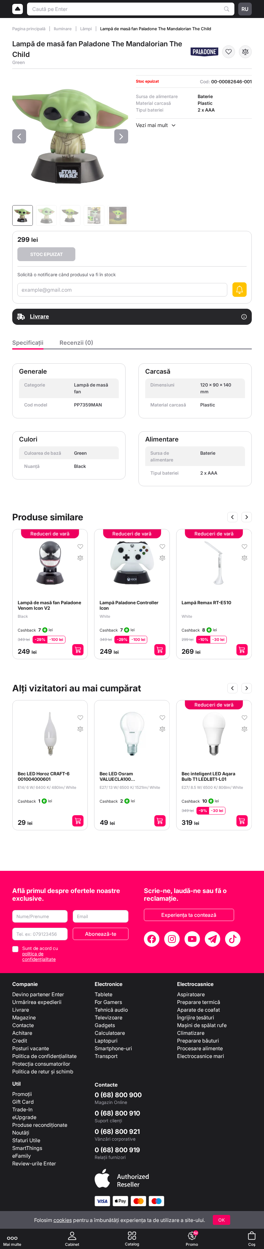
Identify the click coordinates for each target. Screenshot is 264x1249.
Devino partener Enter (38, 994)
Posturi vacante (30, 1048)
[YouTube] (192, 939)
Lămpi (86, 28)
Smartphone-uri (113, 1048)
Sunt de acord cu (40, 953)
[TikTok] (232, 939)
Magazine (24, 1017)
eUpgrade (24, 1117)
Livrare (20, 1010)
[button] (19, 136)
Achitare (22, 1033)
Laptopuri (106, 1040)
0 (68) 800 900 (118, 1095)
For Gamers (108, 1002)
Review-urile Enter (34, 1163)
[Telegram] (212, 939)
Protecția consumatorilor (41, 1064)
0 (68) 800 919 (117, 1150)
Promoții (22, 1094)
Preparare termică (198, 1002)
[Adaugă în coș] (78, 649)
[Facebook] (151, 939)
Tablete (103, 994)
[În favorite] (228, 51)
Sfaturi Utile (26, 1140)
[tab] (27, 344)
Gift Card (23, 1102)
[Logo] (17, 9)
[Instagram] (172, 939)
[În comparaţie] (245, 51)
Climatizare (190, 1033)
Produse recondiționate (39, 1125)
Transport (106, 1056)
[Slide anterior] (232, 517)
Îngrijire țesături (195, 1017)
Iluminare (63, 28)
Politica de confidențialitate (44, 1056)
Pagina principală (29, 28)
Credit (19, 1040)
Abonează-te (100, 934)
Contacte (23, 1025)
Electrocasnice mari (200, 1056)
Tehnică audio (111, 1010)
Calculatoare (110, 1033)
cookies (62, 1220)
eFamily (21, 1156)
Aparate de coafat (198, 1010)
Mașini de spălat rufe (202, 1025)
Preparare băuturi (198, 1040)
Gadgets (105, 1025)
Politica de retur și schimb (42, 1071)
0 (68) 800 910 (117, 1113)
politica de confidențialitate (39, 956)
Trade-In (22, 1109)
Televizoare (108, 1017)
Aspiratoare (191, 994)
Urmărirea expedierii (36, 1002)
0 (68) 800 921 (117, 1131)
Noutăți (20, 1132)
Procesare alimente (200, 1048)
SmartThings (27, 1148)
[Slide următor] (246, 517)
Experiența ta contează (188, 915)
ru (245, 9)
